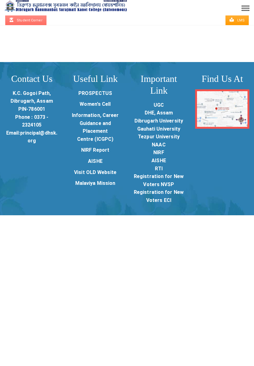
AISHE (95, 161)
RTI (159, 169)
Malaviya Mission (95, 183)
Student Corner (29, 20)
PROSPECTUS (95, 93)
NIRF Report (95, 150)
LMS (240, 20)
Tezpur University (159, 137)
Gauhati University (159, 129)
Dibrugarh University (158, 121)
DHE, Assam (159, 113)
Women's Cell (95, 104)
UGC (159, 105)
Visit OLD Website (95, 172)
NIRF (158, 152)
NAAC (158, 145)
